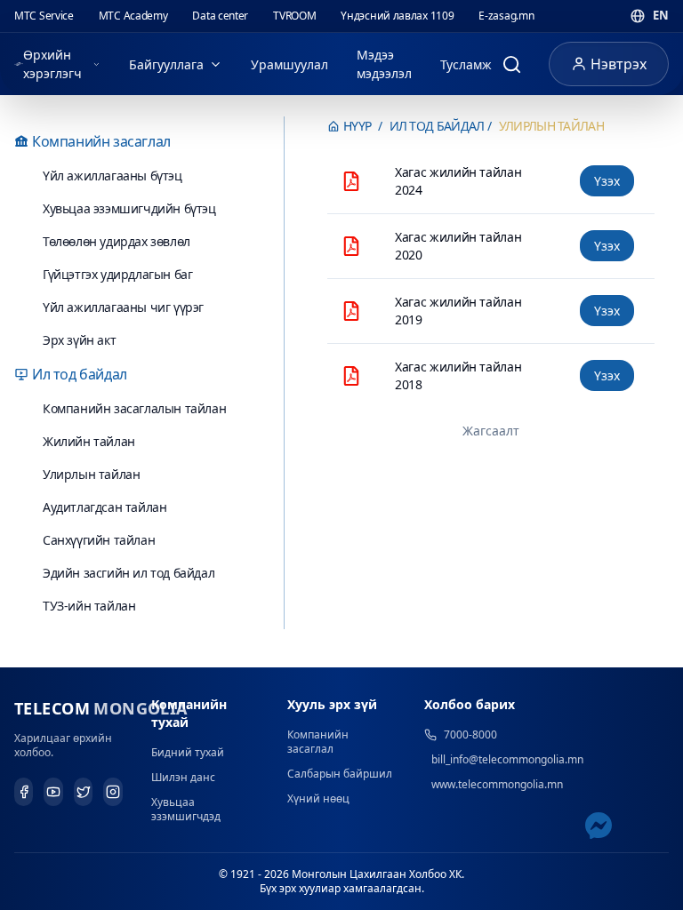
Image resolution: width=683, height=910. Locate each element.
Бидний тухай (187, 752)
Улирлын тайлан (91, 474)
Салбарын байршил (339, 773)
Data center (220, 15)
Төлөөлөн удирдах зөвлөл (116, 241)
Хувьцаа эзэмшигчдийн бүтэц (129, 208)
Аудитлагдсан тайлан (104, 507)
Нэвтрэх (619, 64)
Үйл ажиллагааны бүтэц (112, 175)
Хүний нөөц (318, 798)
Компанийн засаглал (318, 741)
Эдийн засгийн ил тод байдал (128, 572)
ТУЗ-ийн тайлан (89, 605)
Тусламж (466, 64)
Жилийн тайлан (89, 441)
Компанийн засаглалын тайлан (134, 408)
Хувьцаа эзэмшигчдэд (186, 809)
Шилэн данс (183, 777)
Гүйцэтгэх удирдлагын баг (117, 274)
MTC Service (44, 15)
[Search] (511, 64)
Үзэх (607, 180)
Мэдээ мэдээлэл (384, 64)
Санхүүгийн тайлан (99, 539)
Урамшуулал (289, 64)
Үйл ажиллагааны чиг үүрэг (123, 307)
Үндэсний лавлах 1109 (397, 15)
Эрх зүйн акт (79, 339)
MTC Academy (133, 15)
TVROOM (294, 15)
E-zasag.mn (506, 15)
